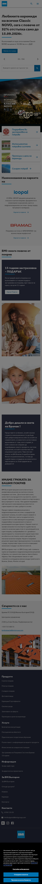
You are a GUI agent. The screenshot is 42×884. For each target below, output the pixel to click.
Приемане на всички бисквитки (21, 880)
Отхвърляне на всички (21, 874)
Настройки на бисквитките (21, 869)
